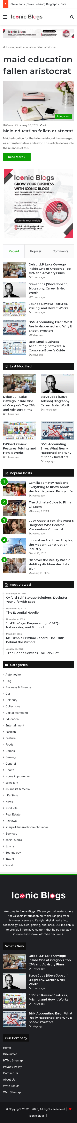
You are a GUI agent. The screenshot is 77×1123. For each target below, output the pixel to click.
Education (12, 719)
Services (11, 833)
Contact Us (10, 1073)
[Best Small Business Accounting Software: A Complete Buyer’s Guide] (14, 347)
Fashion (11, 731)
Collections (13, 706)
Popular (35, 251)
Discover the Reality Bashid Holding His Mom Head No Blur (49, 564)
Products (11, 808)
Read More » (16, 157)
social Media (14, 840)
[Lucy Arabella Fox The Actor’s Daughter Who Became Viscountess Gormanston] (14, 526)
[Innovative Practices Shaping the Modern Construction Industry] (14, 546)
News (9, 801)
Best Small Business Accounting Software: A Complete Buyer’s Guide (47, 346)
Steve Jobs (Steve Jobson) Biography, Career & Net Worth (49, 288)
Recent (14, 251)
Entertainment (15, 725)
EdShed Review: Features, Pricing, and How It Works (19, 448)
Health (10, 770)
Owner (10, 125)
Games (10, 750)
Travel (10, 859)
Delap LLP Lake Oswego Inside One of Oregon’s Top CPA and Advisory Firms (50, 269)
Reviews (11, 820)
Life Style (12, 795)
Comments (60, 251)
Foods (9, 744)
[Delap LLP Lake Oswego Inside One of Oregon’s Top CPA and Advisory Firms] (14, 270)
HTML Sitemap (13, 1060)
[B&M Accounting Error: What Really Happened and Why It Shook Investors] (14, 327)
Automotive (13, 674)
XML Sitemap (12, 1092)
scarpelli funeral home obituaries (27, 827)
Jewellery (12, 782)
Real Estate (13, 814)
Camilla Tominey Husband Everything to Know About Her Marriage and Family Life (50, 487)
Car (8, 693)
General (11, 763)
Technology (13, 852)
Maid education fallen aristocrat (38, 130)
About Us (9, 1079)
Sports (10, 846)
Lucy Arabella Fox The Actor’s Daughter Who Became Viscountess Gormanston (51, 525)
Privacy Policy (12, 1066)
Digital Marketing (17, 712)
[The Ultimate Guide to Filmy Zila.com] (14, 508)
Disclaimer (10, 1054)
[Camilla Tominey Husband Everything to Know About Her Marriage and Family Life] (14, 488)
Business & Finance (18, 687)
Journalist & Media (18, 789)
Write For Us (11, 1086)
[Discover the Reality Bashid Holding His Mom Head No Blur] (14, 565)
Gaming (11, 757)
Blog (8, 681)
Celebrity (11, 700)
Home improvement (19, 776)
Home (10, 47)
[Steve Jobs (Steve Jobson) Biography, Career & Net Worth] (14, 289)
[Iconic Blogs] (26, 16)
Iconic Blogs (37, 1115)
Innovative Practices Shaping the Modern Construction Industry (51, 545)
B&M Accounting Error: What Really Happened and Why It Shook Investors (50, 326)
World (9, 865)
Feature (11, 738)
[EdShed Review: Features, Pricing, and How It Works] (14, 309)
